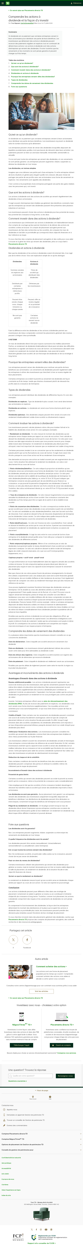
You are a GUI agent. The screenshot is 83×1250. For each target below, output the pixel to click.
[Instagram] (41, 1230)
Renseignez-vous (65, 1076)
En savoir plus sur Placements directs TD (26, 10)
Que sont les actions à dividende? (25, 66)
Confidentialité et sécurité (11, 1157)
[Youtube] (46, 1230)
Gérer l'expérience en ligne (11, 1190)
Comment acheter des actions (50, 967)
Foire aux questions (19, 87)
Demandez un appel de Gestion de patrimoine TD (25, 1115)
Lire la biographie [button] (27, 23)
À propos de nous (8, 1179)
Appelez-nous (12, 1109)
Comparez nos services (66, 1053)
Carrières (5, 1184)
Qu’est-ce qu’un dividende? (22, 63)
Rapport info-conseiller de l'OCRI (41, 1243)
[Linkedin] (51, 1230)
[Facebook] (36, 1230)
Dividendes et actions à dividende (25, 73)
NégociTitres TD (21, 1025)
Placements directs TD (18, 244)
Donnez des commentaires (17, 1125)
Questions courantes (17, 1081)
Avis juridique (6, 1163)
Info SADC (5, 1174)
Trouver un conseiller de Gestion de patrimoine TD (26, 1120)
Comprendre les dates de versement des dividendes (32, 83)
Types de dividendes (19, 80)
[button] (21, 1045)
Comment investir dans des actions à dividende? (31, 70)
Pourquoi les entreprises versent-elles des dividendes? (33, 77)
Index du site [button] (6, 1195)
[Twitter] (32, 1230)
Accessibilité (6, 1168)
